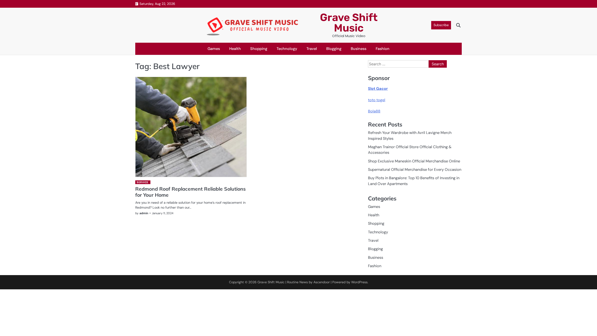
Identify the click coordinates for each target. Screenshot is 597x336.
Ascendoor (321, 282)
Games (214, 48)
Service (143, 182)
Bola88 (374, 111)
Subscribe (441, 25)
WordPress (359, 282)
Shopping (258, 48)
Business (358, 48)
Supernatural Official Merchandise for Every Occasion (414, 169)
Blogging (333, 48)
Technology (287, 48)
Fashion (382, 48)
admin (143, 213)
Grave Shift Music (349, 22)
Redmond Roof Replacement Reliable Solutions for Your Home (190, 192)
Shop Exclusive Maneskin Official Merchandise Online (414, 161)
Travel (311, 48)
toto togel (376, 100)
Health (235, 48)
